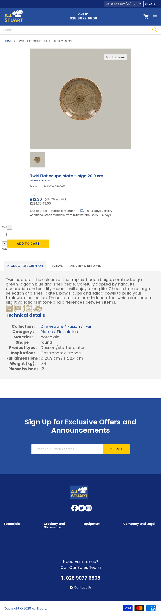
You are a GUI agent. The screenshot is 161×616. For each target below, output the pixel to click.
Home (8, 41)
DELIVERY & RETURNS (85, 265)
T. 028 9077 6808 (80, 578)
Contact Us (82, 587)
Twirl (88, 326)
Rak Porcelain (42, 180)
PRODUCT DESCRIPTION (25, 265)
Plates (46, 331)
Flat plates (67, 331)
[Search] (154, 30)
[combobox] (74, 30)
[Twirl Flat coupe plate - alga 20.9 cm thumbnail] (37, 160)
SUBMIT (116, 449)
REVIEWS (56, 265)
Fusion (73, 326)
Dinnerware (51, 326)
